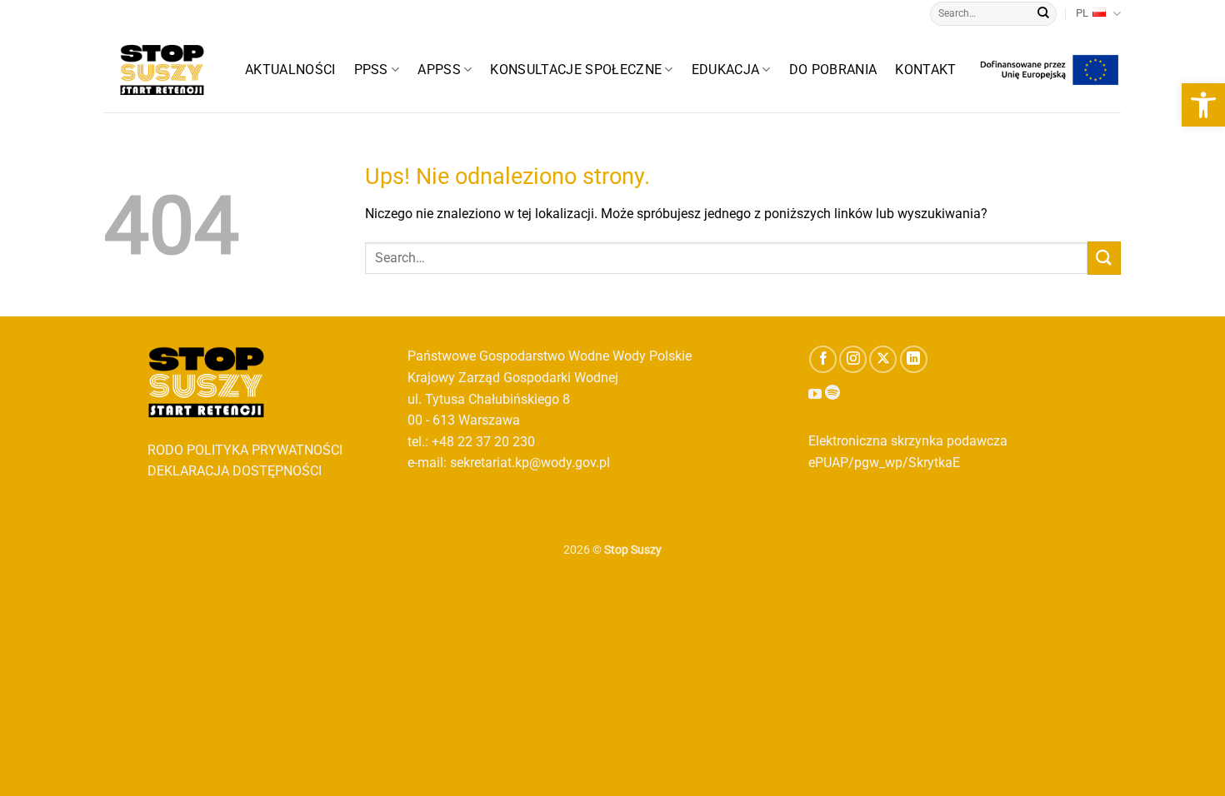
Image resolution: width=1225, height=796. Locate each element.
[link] (1203, 105)
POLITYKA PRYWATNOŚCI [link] (264, 450)
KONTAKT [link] (925, 69)
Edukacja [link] (726, 69)
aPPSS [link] (439, 69)
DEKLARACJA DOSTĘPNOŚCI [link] (235, 471)
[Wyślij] (1043, 14)
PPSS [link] (371, 69)
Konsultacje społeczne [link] (576, 69)
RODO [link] (165, 450)
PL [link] (1082, 13)
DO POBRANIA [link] (833, 69)
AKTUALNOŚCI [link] (290, 69)
